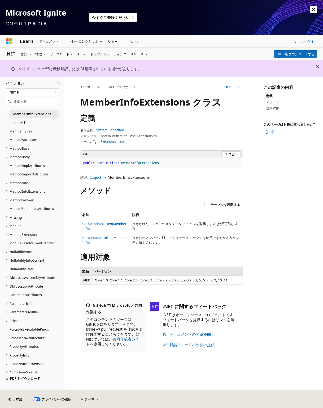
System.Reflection (110, 130)
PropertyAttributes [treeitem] (24, 346)
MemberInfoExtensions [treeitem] (32, 114)
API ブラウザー (120, 87)
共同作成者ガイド (112, 341)
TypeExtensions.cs (107, 141)
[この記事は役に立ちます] (266, 132)
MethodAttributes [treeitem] (23, 139)
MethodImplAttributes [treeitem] (27, 165)
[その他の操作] (239, 87)
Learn (85, 87)
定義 (269, 96)
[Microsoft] (9, 41)
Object (95, 177)
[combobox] (32, 92)
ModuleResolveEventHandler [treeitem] (32, 243)
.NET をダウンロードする (296, 54)
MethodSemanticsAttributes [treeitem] (31, 208)
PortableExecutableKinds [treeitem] (29, 329)
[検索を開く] (294, 41)
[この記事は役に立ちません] (272, 132)
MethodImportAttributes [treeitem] (28, 174)
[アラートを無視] (313, 9)
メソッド (272, 102)
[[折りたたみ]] (59, 83)
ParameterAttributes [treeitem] (25, 295)
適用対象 (272, 108)
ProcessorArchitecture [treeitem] (26, 338)
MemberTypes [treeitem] (20, 131)
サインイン (309, 41)
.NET (99, 87)
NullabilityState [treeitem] (21, 269)
